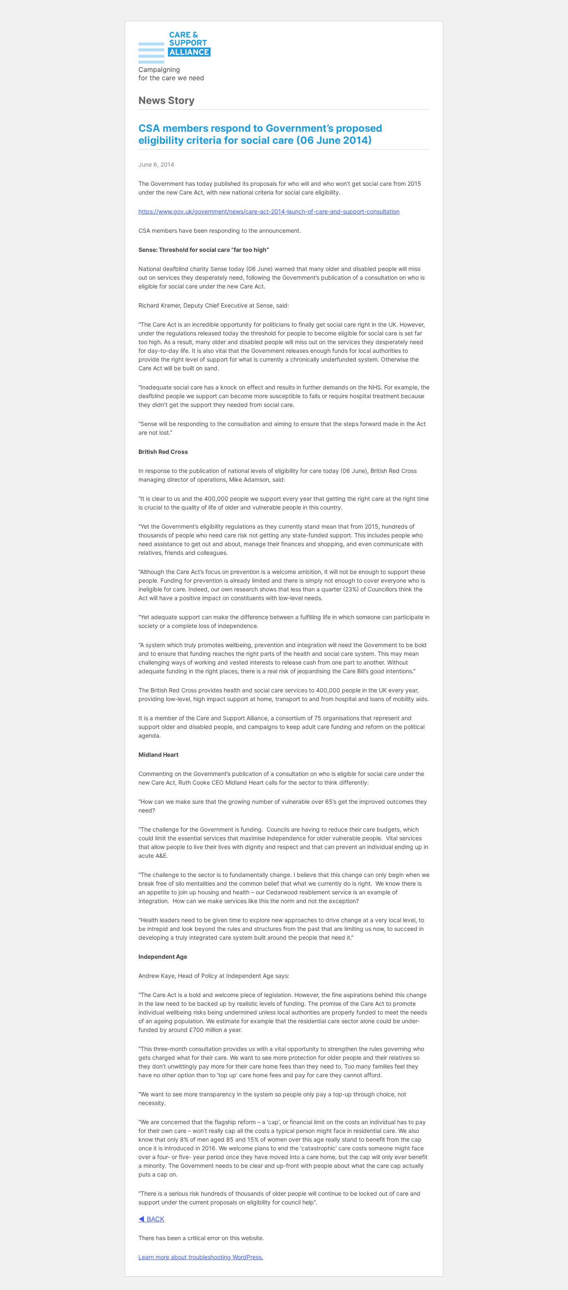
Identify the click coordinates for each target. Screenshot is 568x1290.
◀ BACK (151, 1219)
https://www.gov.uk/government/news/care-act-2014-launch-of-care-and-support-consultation (269, 211)
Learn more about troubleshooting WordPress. (200, 1256)
